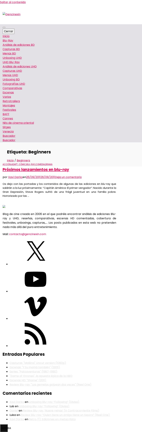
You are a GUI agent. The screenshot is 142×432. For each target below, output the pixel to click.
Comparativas (12, 88)
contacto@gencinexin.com (27, 234)
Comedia (40, 164)
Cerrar (8, 31)
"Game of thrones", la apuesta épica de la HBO (41, 376)
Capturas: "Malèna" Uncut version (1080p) (38, 363)
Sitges (7, 127)
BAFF (6, 114)
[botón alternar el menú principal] (4, 27)
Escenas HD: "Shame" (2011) (28, 380)
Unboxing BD (11, 79)
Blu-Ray (8, 40)
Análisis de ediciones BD (19, 45)
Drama (48, 164)
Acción (7, 164)
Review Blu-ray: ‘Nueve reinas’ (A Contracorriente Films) (61, 411)
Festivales (9, 110)
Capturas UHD (12, 71)
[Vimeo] (35, 319)
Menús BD (9, 53)
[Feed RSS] (35, 346)
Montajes (9, 105)
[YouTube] (35, 291)
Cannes (8, 118)
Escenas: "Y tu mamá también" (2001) (35, 367)
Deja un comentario (68, 177)
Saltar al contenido (13, 2)
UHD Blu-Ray (11, 62)
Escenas (8, 92)
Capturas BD (11, 49)
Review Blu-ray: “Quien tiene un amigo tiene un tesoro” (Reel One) (65, 415)
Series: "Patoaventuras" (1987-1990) (33, 372)
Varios (7, 97)
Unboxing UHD (12, 58)
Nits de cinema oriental (18, 123)
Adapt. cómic (18, 164)
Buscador (9, 140)
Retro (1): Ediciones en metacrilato (52, 419)
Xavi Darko (15, 177)
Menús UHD (10, 75)
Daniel (14, 411)
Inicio (6, 36)
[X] (35, 264)
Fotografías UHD (14, 84)
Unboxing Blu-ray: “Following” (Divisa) (54, 402)
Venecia (8, 131)
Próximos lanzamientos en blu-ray (36, 169)
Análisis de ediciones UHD (20, 66)
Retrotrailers (11, 101)
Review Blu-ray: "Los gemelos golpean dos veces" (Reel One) (50, 385)
